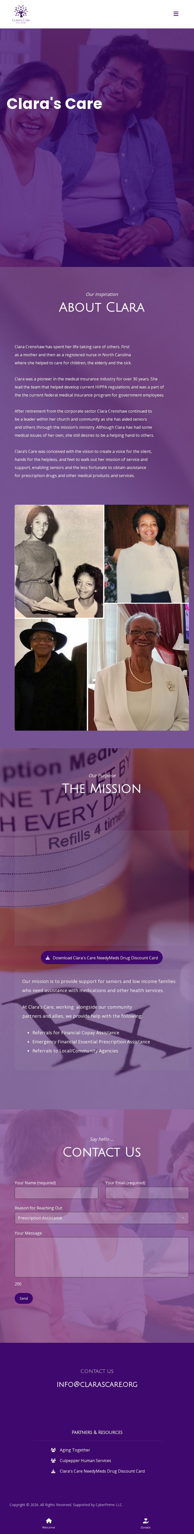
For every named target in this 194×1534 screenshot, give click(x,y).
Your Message (28, 1258)
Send (24, 1298)
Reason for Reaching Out (38, 1208)
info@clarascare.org (97, 1384)
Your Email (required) (125, 1183)
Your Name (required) (35, 1183)
